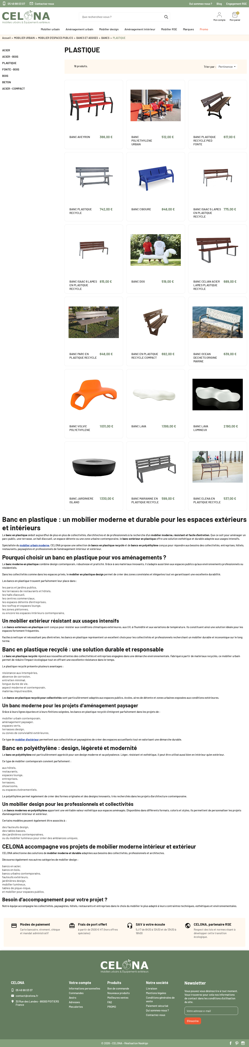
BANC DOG (138, 281)
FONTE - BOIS (10, 69)
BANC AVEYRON (79, 137)
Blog (219, 3)
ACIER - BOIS (10, 56)
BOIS (5, 75)
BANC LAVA (138, 426)
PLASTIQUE (9, 63)
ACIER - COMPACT (13, 88)
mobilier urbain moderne (34, 545)
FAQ (109, 1002)
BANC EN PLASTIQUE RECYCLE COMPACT (144, 355)
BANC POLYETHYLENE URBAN (141, 140)
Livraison (151, 988)
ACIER (6, 50)
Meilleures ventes (117, 997)
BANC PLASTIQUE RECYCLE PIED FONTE (204, 140)
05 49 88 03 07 (13, 3)
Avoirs (72, 997)
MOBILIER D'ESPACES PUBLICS (55, 37)
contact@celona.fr (27, 995)
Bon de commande (118, 988)
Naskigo (143, 1043)
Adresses (74, 1002)
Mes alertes (76, 1006)
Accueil (6, 37)
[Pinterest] (236, 1043)
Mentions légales (156, 993)
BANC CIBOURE (141, 209)
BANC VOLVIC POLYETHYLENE (79, 428)
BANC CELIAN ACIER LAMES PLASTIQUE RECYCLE (206, 285)
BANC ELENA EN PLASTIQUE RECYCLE (207, 500)
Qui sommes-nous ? (200, 3)
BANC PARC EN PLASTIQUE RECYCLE (83, 355)
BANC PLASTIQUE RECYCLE (80, 210)
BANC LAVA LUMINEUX (200, 428)
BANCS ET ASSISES (87, 37)
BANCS (105, 37)
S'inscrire (193, 1021)
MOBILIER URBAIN (24, 37)
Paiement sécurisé (157, 1005)
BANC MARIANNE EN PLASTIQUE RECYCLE (145, 500)
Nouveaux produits (118, 993)
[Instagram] (243, 1043)
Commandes (76, 993)
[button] (50, 29)
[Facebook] (230, 1043)
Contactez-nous (41, 3)
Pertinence (226, 66)
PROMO (111, 1006)
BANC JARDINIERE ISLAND (81, 500)
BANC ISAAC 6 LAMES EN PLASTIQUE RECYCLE (83, 285)
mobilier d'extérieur (27, 739)
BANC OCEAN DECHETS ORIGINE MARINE (205, 357)
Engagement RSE (236, 3)
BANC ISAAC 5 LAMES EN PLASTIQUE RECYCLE (207, 212)
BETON (6, 82)
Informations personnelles (84, 988)
